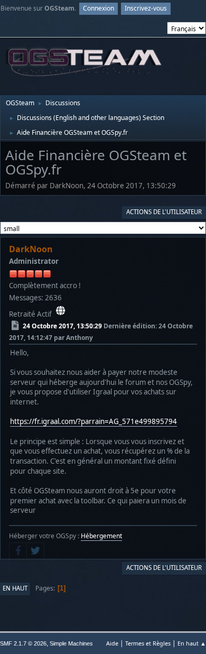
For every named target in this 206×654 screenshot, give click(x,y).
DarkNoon (31, 249)
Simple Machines (71, 643)
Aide (112, 643)
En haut (15, 588)
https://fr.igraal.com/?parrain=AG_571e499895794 (93, 421)
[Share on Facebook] (18, 551)
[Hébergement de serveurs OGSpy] (60, 311)
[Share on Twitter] (35, 551)
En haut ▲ (191, 643)
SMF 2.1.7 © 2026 (23, 643)
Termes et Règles (148, 643)
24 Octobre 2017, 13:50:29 (62, 325)
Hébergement (101, 535)
